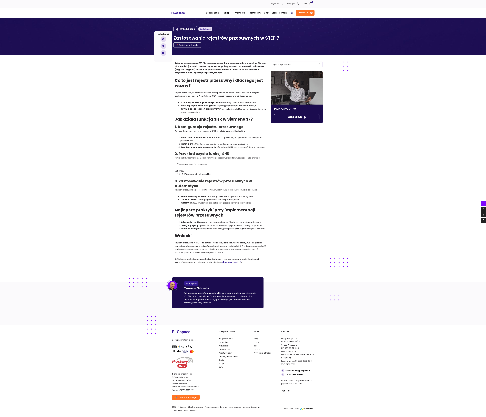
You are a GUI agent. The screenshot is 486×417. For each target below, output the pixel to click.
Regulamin (194, 410)
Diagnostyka (224, 349)
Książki (221, 360)
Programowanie (226, 338)
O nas (266, 12)
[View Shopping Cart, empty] (306, 3)
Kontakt (283, 12)
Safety (222, 367)
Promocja (240, 12)
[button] (305, 13)
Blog (274, 12)
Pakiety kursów (225, 353)
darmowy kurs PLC (231, 262)
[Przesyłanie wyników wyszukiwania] (320, 64)
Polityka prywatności (180, 410)
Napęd (221, 363)
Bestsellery (255, 12)
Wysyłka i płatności (262, 353)
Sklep (227, 12)
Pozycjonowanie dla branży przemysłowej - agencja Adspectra (232, 407)
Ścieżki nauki (212, 12)
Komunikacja (224, 342)
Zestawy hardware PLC (229, 356)
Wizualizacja (224, 346)
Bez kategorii (205, 29)
